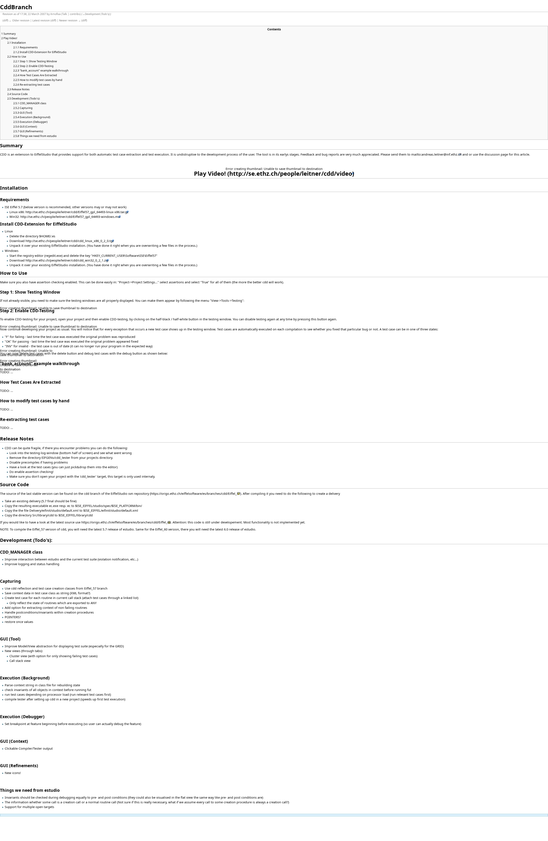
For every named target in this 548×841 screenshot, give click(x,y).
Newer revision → (70, 20)
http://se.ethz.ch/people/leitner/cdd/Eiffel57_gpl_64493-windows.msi (70, 216)
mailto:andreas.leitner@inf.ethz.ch (436, 154)
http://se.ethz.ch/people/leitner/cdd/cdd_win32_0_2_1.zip (67, 260)
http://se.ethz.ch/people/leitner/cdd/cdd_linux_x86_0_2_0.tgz (69, 241)
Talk (64, 14)
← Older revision (19, 20)
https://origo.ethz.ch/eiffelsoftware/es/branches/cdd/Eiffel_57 (195, 493)
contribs (75, 14)
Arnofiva (55, 14)
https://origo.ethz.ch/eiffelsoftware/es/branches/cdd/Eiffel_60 (126, 522)
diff (5, 20)
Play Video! (210, 173)
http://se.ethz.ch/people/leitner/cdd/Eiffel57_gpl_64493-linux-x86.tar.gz (76, 212)
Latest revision (41, 20)
